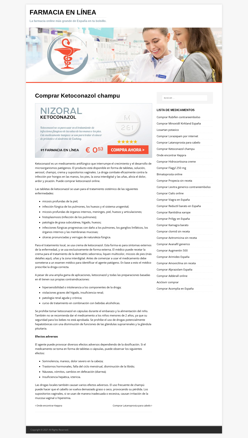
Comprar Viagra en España (173, 199)
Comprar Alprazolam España (174, 269)
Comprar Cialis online (170, 193)
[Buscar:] (184, 98)
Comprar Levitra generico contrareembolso (184, 187)
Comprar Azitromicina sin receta (177, 238)
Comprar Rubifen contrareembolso (178, 117)
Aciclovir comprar (168, 282)
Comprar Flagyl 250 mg (171, 168)
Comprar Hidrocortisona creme (176, 161)
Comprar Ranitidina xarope (173, 212)
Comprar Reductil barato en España (179, 206)
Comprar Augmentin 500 (172, 250)
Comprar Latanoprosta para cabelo (178, 142)
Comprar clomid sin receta (173, 231)
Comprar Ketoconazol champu (176, 149)
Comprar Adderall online (172, 276)
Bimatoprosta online (169, 174)
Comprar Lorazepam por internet (177, 136)
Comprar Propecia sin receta (174, 180)
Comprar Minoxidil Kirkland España (179, 123)
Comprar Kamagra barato (172, 225)
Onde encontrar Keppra (171, 155)
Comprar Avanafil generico (173, 244)
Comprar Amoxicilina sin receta (176, 263)
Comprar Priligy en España (173, 218)
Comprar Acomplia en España (175, 288)
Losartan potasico (168, 130)
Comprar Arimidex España (173, 257)
